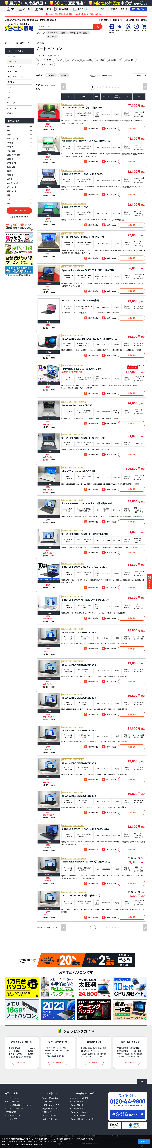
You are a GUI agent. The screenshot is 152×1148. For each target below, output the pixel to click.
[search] (97, 26)
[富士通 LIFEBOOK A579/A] (49, 208)
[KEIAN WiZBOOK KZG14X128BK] (49, 636)
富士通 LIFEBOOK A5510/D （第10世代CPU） (85, 533)
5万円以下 (131, 60)
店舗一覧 (124, 9)
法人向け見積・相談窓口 (138, 20)
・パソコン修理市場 (75, 1105)
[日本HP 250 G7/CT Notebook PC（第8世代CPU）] (49, 507)
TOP (12, 9)
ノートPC (26, 9)
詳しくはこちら (22, 1063)
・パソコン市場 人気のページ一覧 (81, 1119)
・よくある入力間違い (76, 1115)
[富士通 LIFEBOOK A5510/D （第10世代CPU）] (49, 537)
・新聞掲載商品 (10, 1112)
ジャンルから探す (15, 51)
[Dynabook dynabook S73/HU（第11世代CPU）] (49, 865)
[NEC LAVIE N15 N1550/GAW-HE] (49, 474)
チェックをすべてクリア (19, 217)
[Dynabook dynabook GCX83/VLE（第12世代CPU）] (49, 273)
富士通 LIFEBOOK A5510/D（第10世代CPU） (85, 237)
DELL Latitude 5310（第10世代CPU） (81, 895)
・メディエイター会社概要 (78, 1098)
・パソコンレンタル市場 (77, 1112)
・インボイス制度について (49, 1119)
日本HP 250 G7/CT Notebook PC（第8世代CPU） (87, 503)
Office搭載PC (64, 9)
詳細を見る (132, 128)
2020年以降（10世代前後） (57, 33)
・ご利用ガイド (45, 1112)
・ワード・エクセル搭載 (14, 1108)
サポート (103, 9)
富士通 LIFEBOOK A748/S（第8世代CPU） (83, 173)
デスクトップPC (45, 9)
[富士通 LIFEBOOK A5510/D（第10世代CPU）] (49, 240)
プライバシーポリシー (22, 1144)
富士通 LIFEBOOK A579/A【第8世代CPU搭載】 (85, 828)
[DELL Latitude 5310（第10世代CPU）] (49, 899)
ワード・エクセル (46, 60)
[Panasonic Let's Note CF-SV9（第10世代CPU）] (49, 144)
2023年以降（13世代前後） (79, 33)
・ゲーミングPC (11, 1119)
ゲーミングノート (46, 64)
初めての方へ (104, 20)
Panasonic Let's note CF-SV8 (76, 405)
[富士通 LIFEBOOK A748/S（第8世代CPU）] (49, 177)
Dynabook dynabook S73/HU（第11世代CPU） (86, 861)
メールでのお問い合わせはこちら (127, 1114)
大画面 (101, 60)
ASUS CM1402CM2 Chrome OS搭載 (80, 300)
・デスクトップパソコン (14, 1101)
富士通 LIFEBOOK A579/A (74, 206)
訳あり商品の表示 (104, 75)
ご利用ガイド (117, 20)
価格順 (63, 75)
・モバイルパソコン (12, 1115)
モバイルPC (82, 9)
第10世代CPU (116, 60)
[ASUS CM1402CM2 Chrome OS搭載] (49, 309)
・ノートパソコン (11, 1098)
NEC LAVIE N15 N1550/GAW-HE (78, 470)
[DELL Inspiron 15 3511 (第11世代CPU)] (49, 111)
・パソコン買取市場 (75, 1101)
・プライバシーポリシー (48, 1115)
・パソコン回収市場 (75, 1108)
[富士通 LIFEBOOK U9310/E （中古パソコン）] (49, 571)
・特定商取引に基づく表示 (49, 1105)
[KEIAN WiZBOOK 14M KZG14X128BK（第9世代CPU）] (49, 342)
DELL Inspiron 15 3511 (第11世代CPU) (81, 107)
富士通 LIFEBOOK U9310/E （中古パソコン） (85, 566)
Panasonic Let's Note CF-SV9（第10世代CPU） (86, 140)
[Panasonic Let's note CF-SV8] (49, 408)
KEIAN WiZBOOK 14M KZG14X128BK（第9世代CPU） (89, 338)
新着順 (51, 75)
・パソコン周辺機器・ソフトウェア (18, 1105)
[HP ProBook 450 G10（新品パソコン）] (49, 373)
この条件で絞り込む (19, 210)
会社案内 (114, 9)
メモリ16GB (52, 36)
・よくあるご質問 (45, 1101)
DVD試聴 (89, 60)
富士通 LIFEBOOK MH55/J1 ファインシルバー (85, 599)
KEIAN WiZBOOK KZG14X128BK (78, 632)
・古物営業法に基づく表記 (49, 1108)
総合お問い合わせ (138, 9)
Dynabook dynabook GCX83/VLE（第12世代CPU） (88, 270)
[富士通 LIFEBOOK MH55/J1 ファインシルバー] (49, 603)
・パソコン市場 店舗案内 (48, 1098)
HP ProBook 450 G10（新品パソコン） (81, 368)
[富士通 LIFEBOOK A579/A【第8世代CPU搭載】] (49, 832)
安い (61, 60)
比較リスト (150, 584)
